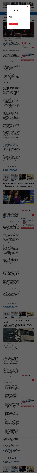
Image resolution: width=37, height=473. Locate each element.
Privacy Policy (10, 26)
